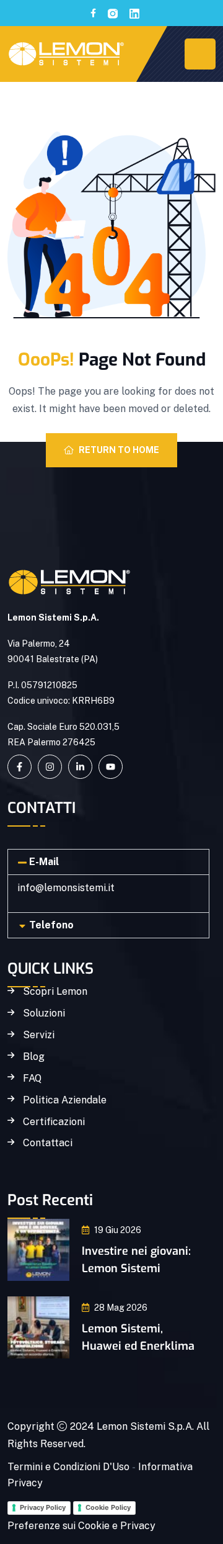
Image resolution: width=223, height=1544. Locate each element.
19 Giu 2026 (117, 1230)
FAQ (32, 1078)
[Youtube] (110, 767)
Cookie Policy (108, 1507)
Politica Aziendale (65, 1100)
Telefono (51, 925)
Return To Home (119, 450)
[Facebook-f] (19, 767)
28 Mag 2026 (120, 1308)
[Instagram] (50, 767)
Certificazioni (54, 1122)
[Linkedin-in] (80, 767)
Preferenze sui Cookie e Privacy (81, 1526)
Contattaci (47, 1143)
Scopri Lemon (55, 991)
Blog (34, 1056)
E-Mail (44, 862)
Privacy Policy (43, 1507)
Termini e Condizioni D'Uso (68, 1467)
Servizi (39, 1035)
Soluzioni (44, 1013)
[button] (108, 862)
